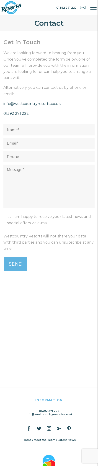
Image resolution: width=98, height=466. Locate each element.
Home (27, 440)
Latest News (67, 440)
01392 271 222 (16, 113)
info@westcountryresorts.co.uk (32, 104)
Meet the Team (44, 440)
